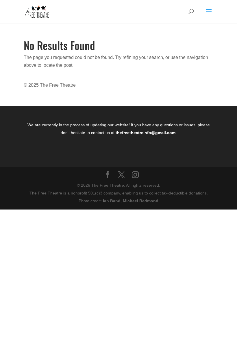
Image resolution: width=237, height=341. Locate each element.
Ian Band (112, 201)
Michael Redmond (140, 201)
